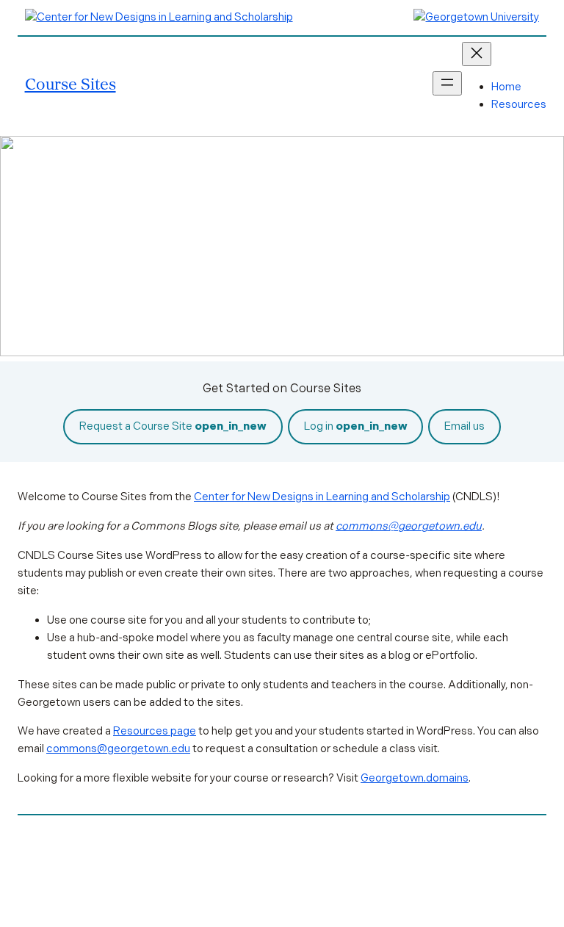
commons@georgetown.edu (409, 526)
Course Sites (70, 83)
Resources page (154, 730)
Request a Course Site (173, 426)
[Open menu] (447, 83)
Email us (464, 426)
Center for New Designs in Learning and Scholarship (322, 496)
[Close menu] (476, 54)
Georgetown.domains (415, 777)
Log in (356, 426)
